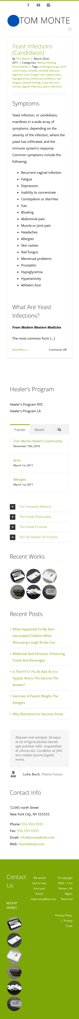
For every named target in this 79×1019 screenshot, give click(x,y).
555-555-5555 (32, 824)
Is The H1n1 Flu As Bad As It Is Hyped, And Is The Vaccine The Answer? (35, 678)
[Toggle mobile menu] (70, 29)
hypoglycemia (20, 78)
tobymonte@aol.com (43, 899)
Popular (19, 429)
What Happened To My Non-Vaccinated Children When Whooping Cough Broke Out (34, 636)
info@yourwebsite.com (37, 837)
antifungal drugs (49, 66)
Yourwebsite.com (31, 844)
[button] (39, 507)
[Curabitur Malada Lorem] (33, 592)
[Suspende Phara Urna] (49, 592)
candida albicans (49, 70)
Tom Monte (23, 58)
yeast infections (52, 86)
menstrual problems (43, 78)
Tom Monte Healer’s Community (37, 441)
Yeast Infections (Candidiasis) (32, 49)
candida (32, 70)
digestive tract (21, 74)
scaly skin (47, 82)
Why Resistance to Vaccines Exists (38, 714)
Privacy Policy (63, 915)
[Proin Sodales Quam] (49, 576)
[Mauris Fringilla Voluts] (33, 576)
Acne (17, 460)
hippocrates (53, 74)
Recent (39, 429)
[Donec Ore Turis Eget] (17, 576)
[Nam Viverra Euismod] (17, 592)
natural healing (31, 82)
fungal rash (38, 74)
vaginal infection (31, 86)
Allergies (19, 479)
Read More (19, 350)
